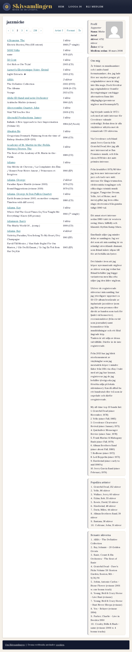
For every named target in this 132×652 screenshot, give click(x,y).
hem (61, 6)
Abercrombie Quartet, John (23, 107)
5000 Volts (13, 50)
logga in (75, 6)
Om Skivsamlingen (15, 644)
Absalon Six (13, 131)
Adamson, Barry (16, 221)
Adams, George (16, 179)
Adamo (11, 162)
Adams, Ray (14, 231)
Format (71, 30)
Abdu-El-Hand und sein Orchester (27, 97)
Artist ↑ (59, 30)
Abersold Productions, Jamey (24, 117)
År (79, 30)
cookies (60, 644)
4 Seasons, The (16, 40)
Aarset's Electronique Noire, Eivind (28, 69)
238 (35, 30)
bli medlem (94, 6)
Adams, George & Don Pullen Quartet (29, 193)
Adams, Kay (14, 207)
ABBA (10, 79)
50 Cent (11, 59)
